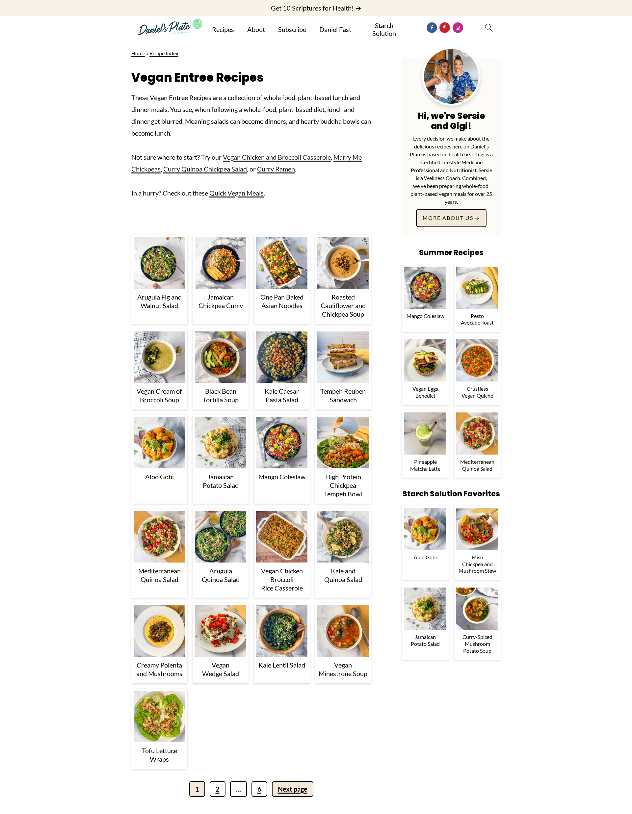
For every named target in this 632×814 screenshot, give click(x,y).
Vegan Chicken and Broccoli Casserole (277, 157)
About (256, 29)
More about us (448, 218)
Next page (292, 789)
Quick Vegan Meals (236, 193)
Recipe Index (163, 53)
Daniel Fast (335, 29)
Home (138, 53)
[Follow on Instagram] (458, 27)
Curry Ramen (276, 169)
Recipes (223, 29)
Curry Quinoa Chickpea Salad (205, 169)
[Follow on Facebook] (432, 27)
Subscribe (292, 29)
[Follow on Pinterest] (444, 27)
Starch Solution (384, 29)
